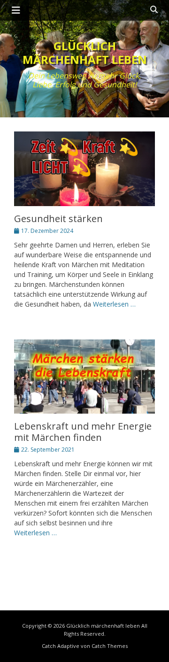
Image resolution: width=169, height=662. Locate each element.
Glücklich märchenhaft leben (85, 52)
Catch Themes (110, 645)
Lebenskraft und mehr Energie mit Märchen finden (83, 432)
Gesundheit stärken (58, 218)
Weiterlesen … (114, 304)
